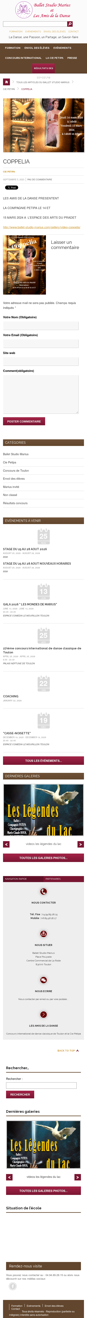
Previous (6, 844)
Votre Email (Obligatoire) (20, 335)
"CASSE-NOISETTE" (17, 733)
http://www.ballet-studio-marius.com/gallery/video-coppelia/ (41, 227)
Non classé (10, 495)
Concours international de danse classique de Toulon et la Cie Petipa (43, 1029)
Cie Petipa (9, 89)
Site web (9, 353)
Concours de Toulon (16, 470)
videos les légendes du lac (43, 844)
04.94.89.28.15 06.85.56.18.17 (43, 910)
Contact (73, 31)
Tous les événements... (43, 761)
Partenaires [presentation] (53, 879)
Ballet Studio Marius (16, 454)
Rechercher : (14, 1079)
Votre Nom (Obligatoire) (20, 317)
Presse (72, 58)
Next (80, 844)
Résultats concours (15, 503)
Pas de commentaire (39, 179)
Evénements (33, 31)
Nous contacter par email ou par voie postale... (43, 995)
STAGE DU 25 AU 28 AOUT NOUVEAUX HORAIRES (37, 563)
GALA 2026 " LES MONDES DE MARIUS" (30, 604)
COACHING (10, 696)
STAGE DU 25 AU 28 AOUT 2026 (25, 549)
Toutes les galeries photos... (43, 858)
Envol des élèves (55, 31)
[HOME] (6, 82)
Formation (15, 31)
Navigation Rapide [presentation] (16, 879)
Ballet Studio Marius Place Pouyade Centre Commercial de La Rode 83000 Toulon (44, 955)
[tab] (23, 879)
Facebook (12, 1286)
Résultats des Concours (43, 70)
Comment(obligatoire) (18, 370)
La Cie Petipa (54, 58)
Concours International (23, 58)
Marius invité (11, 487)
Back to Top (66, 1050)
